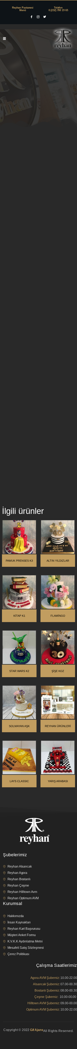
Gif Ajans (36, 1030)
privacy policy (10, 1036)
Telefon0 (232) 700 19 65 (58, 9)
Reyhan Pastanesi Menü (22, 9)
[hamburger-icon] (4, 38)
